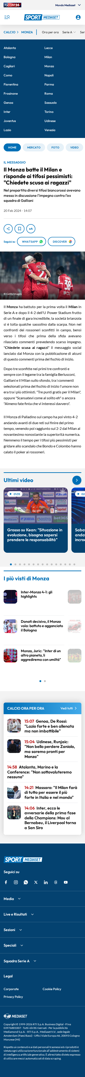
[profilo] (78, 17)
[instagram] (16, 882)
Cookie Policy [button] (52, 989)
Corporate (11, 989)
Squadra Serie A (16, 961)
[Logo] (42, 17)
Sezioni (9, 929)
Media (9, 898)
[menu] (7, 17)
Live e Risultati (15, 914)
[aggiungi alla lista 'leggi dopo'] (19, 228)
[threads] (55, 882)
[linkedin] (46, 882)
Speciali (10, 945)
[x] (36, 882)
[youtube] (65, 882)
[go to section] (76, 480)
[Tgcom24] (12, 5)
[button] (42, 17)
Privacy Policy (13, 997)
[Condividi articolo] (8, 228)
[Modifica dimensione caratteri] (30, 228)
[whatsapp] (26, 882)
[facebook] (6, 882)
